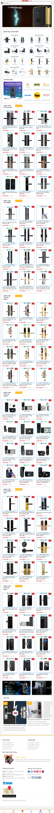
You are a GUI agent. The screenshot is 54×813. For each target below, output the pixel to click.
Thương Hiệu (8, 80)
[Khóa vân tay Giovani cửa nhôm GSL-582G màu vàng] (27, 278)
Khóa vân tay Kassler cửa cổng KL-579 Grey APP (26, 460)
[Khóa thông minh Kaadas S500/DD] (27, 118)
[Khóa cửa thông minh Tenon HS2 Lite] (10, 118)
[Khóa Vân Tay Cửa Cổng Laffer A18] (44, 407)
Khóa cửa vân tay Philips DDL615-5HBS (42, 193)
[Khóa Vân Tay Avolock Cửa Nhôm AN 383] (44, 235)
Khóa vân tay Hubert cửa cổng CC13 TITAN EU (43, 460)
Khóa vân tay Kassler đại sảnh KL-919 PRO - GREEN (9, 363)
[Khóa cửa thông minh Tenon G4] (10, 644)
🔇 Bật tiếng (47, 25)
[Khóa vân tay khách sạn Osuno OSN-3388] (27, 569)
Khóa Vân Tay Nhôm (7, 201)
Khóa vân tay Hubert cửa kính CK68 (26, 653)
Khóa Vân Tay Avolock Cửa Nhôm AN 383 (43, 244)
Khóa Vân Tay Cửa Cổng (7, 394)
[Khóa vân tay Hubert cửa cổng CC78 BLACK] (27, 472)
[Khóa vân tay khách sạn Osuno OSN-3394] (44, 547)
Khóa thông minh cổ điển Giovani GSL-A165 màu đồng (9, 385)
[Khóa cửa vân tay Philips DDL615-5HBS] (44, 183)
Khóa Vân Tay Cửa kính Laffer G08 (8, 675)
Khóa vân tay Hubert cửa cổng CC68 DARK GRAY (43, 438)
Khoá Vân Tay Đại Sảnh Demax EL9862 (42, 341)
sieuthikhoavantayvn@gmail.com (14, 774)
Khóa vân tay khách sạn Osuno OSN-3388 (25, 578)
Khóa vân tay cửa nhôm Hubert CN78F (8, 266)
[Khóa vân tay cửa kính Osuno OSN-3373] (44, 622)
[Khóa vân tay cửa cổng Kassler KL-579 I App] (27, 428)
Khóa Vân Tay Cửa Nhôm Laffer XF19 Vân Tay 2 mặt (9, 288)
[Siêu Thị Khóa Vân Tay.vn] (4, 2)
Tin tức (6, 698)
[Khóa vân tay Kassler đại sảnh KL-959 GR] (10, 310)
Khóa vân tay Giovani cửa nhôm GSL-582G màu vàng (26, 288)
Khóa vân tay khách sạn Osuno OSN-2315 (8, 534)
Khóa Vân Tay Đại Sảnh (7, 297)
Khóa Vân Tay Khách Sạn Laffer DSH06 (42, 534)
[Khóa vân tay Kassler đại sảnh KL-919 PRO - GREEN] (10, 353)
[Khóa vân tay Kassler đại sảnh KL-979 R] (10, 332)
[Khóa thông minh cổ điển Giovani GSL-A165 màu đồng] (10, 375)
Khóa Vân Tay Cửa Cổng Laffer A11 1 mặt (8, 460)
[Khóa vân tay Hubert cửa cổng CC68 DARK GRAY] (44, 428)
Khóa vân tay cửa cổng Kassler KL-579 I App (25, 438)
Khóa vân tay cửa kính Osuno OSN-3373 (42, 631)
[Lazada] (43, 771)
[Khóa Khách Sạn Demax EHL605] (10, 569)
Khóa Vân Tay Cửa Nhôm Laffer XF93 (25, 223)
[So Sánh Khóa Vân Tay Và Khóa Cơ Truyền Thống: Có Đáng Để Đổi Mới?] (15, 712)
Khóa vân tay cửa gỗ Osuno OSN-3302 (26, 149)
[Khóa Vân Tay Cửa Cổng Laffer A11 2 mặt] (27, 407)
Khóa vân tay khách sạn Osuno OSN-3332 (42, 578)
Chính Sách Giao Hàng (8, 745)
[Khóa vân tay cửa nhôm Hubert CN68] (10, 235)
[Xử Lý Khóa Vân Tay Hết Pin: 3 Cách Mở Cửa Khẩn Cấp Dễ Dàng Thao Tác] (39, 709)
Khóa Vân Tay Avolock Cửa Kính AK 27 (26, 675)
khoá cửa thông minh (35, 723)
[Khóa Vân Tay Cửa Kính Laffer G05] (27, 600)
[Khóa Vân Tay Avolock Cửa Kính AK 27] (27, 665)
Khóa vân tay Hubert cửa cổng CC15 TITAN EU (9, 416)
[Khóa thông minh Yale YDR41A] (44, 665)
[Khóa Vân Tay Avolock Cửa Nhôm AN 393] (10, 213)
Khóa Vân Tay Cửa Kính (7, 587)
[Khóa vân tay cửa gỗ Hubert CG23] (10, 183)
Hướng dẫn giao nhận (33, 746)
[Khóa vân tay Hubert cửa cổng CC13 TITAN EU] (44, 450)
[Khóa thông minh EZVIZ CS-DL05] (27, 162)
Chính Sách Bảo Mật (7, 743)
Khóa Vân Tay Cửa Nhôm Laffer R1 (25, 244)
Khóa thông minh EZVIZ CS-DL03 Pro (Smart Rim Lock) (26, 631)
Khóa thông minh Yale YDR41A (42, 675)
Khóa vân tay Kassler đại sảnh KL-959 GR (9, 319)
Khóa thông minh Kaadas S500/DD (26, 127)
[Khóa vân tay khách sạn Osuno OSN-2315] (10, 525)
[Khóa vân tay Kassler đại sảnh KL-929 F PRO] (44, 353)
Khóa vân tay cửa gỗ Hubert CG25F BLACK (10, 149)
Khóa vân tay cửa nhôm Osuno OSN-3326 (42, 223)
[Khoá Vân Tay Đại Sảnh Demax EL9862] (44, 332)
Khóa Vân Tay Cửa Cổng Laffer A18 (42, 416)
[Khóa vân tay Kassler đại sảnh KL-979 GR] (44, 375)
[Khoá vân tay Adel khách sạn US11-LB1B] (27, 525)
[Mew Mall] (16, 688)
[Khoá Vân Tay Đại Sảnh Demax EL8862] (44, 310)
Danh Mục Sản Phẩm (11, 32)
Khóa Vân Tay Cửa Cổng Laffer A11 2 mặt (25, 416)
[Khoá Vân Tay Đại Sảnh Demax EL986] (27, 375)
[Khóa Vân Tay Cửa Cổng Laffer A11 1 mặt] (10, 450)
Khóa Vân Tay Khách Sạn (7, 491)
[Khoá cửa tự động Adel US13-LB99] (10, 600)
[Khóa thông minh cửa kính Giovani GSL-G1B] (44, 644)
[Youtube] (37, 771)
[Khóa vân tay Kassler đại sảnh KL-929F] (27, 353)
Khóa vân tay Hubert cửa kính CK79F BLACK (9, 631)
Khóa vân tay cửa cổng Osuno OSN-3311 (8, 481)
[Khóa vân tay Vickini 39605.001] (27, 183)
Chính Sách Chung (7, 748)
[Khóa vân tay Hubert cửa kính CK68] (27, 644)
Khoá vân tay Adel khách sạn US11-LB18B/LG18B (27, 513)
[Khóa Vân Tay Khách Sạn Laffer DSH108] (27, 547)
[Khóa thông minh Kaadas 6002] (27, 310)
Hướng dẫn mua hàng (33, 743)
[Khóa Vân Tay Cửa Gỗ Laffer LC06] (10, 162)
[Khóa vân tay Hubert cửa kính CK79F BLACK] (10, 622)
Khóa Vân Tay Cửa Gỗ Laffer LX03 (43, 127)
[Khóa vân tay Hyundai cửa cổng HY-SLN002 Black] (44, 472)
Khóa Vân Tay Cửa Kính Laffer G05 (25, 609)
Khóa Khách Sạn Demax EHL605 (8, 578)
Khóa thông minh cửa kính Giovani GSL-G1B (43, 653)
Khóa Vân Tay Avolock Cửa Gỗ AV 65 (43, 149)
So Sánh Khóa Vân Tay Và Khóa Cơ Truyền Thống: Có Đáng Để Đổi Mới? (14, 725)
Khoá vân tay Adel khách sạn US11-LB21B (10, 513)
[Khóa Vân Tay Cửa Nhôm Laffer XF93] (27, 213)
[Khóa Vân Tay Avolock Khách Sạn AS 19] (44, 503)
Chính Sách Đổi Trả (7, 746)
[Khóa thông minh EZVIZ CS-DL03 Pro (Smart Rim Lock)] (27, 622)
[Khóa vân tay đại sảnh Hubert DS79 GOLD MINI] (27, 332)
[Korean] (29, 0)
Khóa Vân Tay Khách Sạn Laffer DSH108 (26, 556)
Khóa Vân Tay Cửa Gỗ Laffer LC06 (10, 171)
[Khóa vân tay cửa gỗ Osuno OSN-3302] (27, 140)
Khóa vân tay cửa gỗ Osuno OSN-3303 (43, 171)
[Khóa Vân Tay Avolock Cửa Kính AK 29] (44, 600)
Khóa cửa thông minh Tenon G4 (9, 653)
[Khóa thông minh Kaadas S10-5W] (44, 257)
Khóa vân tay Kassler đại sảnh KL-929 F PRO (43, 363)
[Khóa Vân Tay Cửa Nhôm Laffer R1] (27, 235)
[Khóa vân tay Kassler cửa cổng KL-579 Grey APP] (27, 450)
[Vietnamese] (23, 0)
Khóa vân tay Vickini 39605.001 (24, 193)
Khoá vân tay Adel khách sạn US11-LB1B (27, 534)
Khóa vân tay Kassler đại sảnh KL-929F (26, 363)
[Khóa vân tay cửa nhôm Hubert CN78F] (10, 257)
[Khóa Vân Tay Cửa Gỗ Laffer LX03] (44, 118)
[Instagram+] (34, 771)
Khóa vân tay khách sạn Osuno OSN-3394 (42, 556)
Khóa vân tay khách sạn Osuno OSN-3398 (8, 556)
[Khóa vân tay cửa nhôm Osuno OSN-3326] (44, 213)
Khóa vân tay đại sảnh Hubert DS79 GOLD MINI (25, 341)
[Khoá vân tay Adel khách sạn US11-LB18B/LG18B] (27, 503)
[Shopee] (40, 771)
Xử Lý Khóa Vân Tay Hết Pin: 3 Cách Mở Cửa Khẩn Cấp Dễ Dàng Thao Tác (39, 719)
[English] (25, 0)
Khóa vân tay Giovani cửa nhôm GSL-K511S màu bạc (43, 288)
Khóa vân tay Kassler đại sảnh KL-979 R (9, 341)
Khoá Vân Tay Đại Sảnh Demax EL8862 (42, 319)
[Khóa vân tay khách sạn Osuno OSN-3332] (44, 569)
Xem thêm (18, 106)
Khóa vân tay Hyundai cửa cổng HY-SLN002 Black (43, 481)
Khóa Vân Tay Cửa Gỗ (8, 106)
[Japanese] (31, 0)
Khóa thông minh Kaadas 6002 (26, 319)
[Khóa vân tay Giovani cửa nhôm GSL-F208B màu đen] (27, 257)
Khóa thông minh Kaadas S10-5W (43, 266)
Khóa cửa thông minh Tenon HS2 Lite (9, 127)
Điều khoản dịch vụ (32, 748)
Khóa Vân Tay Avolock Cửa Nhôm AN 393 (9, 223)
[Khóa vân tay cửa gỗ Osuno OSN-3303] (44, 162)
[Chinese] (27, 0)
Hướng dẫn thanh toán (33, 745)
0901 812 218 (10, 776)
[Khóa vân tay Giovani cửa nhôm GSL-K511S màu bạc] (44, 278)
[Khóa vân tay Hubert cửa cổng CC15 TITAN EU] (10, 407)
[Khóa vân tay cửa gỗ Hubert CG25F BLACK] (10, 140)
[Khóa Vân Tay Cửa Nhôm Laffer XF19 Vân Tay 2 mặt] (10, 278)
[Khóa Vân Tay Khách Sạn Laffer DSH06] (44, 525)
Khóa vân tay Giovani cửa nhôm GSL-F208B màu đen (26, 266)
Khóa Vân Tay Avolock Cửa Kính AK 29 (43, 609)
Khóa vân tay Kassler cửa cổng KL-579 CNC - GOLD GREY (9, 438)
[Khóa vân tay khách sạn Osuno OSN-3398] (10, 547)
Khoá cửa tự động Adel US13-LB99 (10, 609)
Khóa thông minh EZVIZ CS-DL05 (26, 171)
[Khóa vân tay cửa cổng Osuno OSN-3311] (10, 472)
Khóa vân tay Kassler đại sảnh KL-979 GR (43, 385)
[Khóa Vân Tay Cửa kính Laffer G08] (10, 665)
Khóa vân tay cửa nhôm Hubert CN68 (8, 244)
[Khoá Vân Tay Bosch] (13, 91)
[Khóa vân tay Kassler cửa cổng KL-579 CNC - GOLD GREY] (10, 428)
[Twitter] (32, 771)
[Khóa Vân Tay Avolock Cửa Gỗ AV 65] (44, 140)
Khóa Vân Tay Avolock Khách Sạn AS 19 (44, 513)
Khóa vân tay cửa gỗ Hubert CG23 (10, 193)
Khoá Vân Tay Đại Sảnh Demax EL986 (25, 385)
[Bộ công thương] (7, 783)
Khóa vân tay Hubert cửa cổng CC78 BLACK (26, 481)
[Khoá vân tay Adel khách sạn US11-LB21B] (10, 503)
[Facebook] (29, 771)
